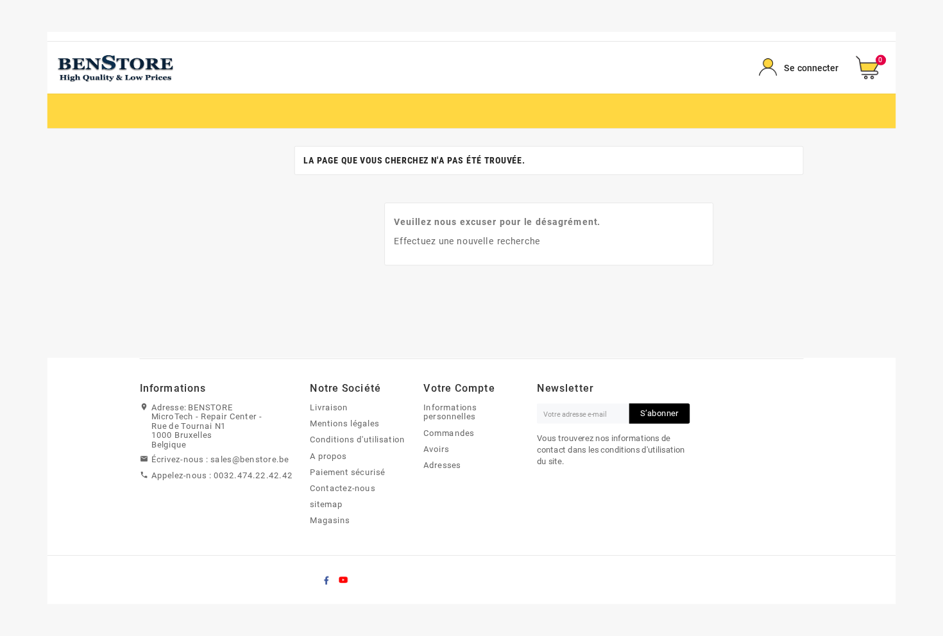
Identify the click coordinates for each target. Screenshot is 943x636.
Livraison (329, 407)
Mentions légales (344, 423)
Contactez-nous (342, 487)
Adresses (442, 464)
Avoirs (436, 448)
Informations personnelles (450, 412)
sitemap (326, 504)
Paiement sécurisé (347, 471)
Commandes (448, 432)
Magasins (330, 520)
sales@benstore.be (249, 459)
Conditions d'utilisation (357, 439)
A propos (328, 455)
